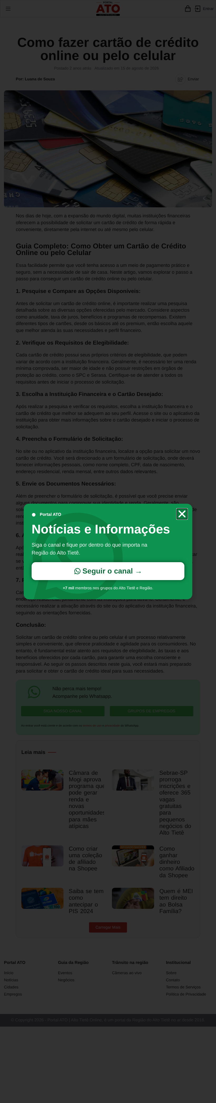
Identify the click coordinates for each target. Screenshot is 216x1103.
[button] (182, 514)
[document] (108, 551)
